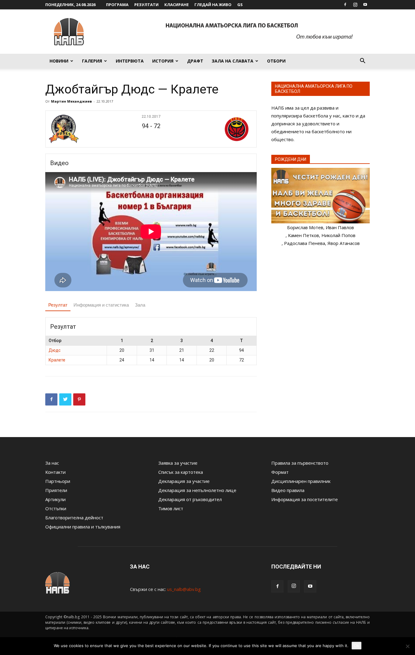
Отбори (276, 61)
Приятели (56, 490)
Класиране (176, 4)
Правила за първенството (299, 463)
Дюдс (54, 350)
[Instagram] (355, 4)
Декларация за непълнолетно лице (197, 490)
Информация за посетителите (304, 499)
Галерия (92, 61)
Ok (356, 645)
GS (240, 4)
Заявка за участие (177, 463)
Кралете (57, 360)
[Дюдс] (83, 129)
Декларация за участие (184, 481)
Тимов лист (170, 508)
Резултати (146, 4)
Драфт (195, 61)
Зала (140, 304)
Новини (59, 61)
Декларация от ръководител (190, 499)
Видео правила (287, 490)
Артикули (55, 499)
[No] (407, 646)
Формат (280, 472)
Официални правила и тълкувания (82, 527)
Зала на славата (232, 61)
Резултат (57, 304)
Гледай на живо (213, 4)
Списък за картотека (180, 472)
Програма (117, 4)
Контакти (55, 472)
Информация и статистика (101, 304)
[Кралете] (218, 129)
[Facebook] (345, 4)
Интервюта (130, 61)
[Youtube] (365, 4)
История (162, 61)
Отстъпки (55, 508)
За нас (52, 463)
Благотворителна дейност (74, 517)
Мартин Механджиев (71, 101)
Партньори (57, 481)
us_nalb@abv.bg (184, 589)
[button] (362, 61)
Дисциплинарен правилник (301, 481)
